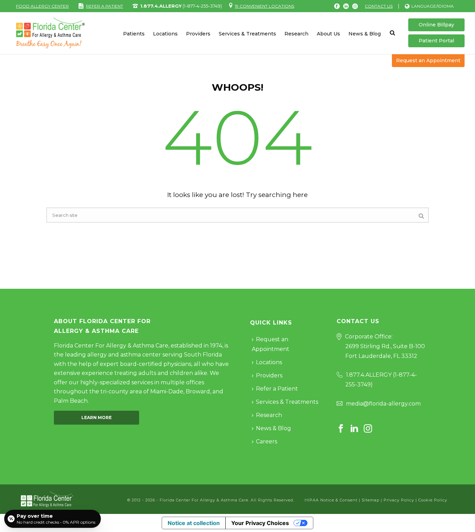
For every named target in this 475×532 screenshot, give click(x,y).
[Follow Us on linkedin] (354, 429)
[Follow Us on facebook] (341, 429)
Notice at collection (194, 522)
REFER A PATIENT (104, 6)
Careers (266, 441)
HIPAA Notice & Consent (331, 500)
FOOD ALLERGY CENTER (42, 6)
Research (296, 34)
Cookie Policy (432, 500)
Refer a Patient (277, 388)
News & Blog (364, 34)
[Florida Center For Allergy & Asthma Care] (47, 499)
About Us (328, 34)
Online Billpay (436, 25)
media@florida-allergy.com (383, 403)
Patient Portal (436, 41)
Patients (134, 34)
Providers (198, 34)
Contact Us (379, 6)
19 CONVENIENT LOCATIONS (264, 6)
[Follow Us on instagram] (368, 429)
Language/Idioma (432, 6)
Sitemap (370, 500)
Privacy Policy (399, 500)
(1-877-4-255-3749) (181, 6)
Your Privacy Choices (260, 522)
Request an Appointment (428, 60)
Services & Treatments (247, 34)
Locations (165, 34)
